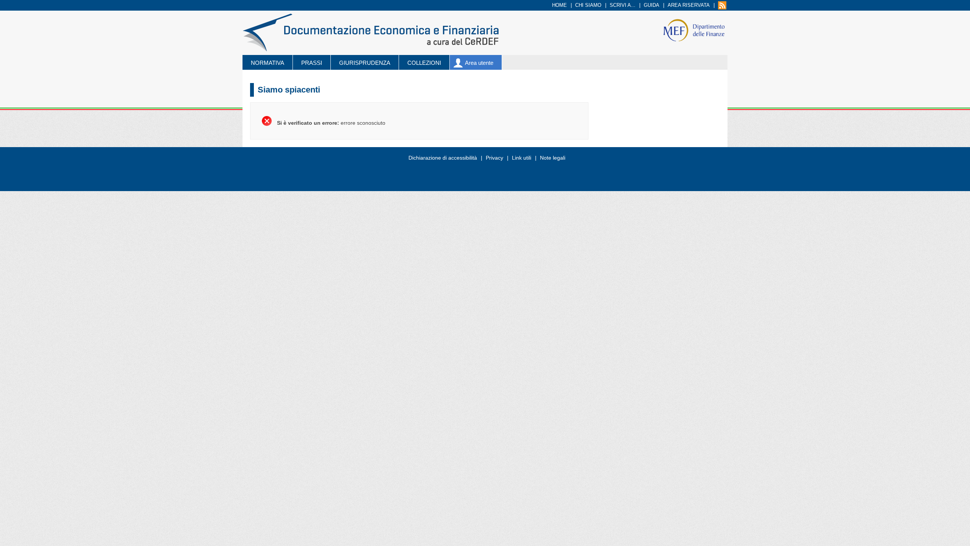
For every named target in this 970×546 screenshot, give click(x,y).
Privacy (494, 158)
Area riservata (689, 5)
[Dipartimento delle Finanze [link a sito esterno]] (694, 30)
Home (559, 5)
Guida (651, 5)
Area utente (479, 63)
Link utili (521, 158)
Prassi (311, 63)
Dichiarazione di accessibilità (442, 158)
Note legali (552, 158)
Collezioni (424, 63)
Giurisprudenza (364, 63)
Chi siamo (588, 5)
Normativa (267, 63)
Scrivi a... (622, 5)
